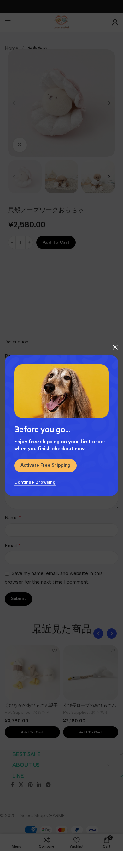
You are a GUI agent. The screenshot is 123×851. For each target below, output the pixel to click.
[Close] (115, 347)
